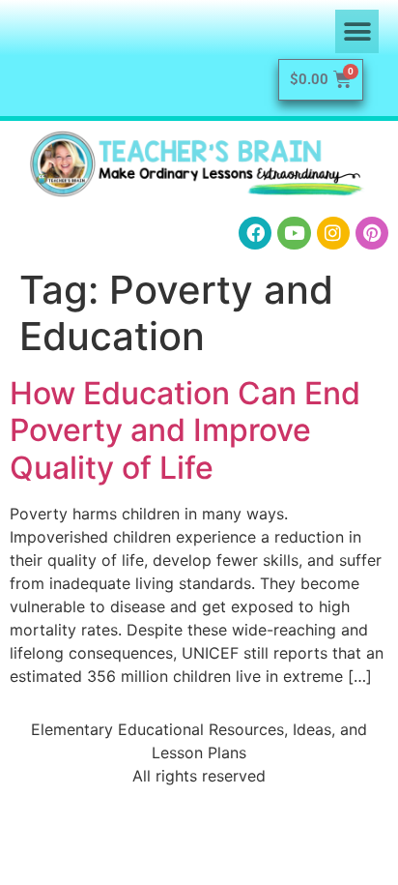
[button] (357, 31)
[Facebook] (255, 233)
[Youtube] (293, 233)
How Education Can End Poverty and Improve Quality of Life (185, 430)
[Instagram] (333, 233)
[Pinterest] (371, 233)
